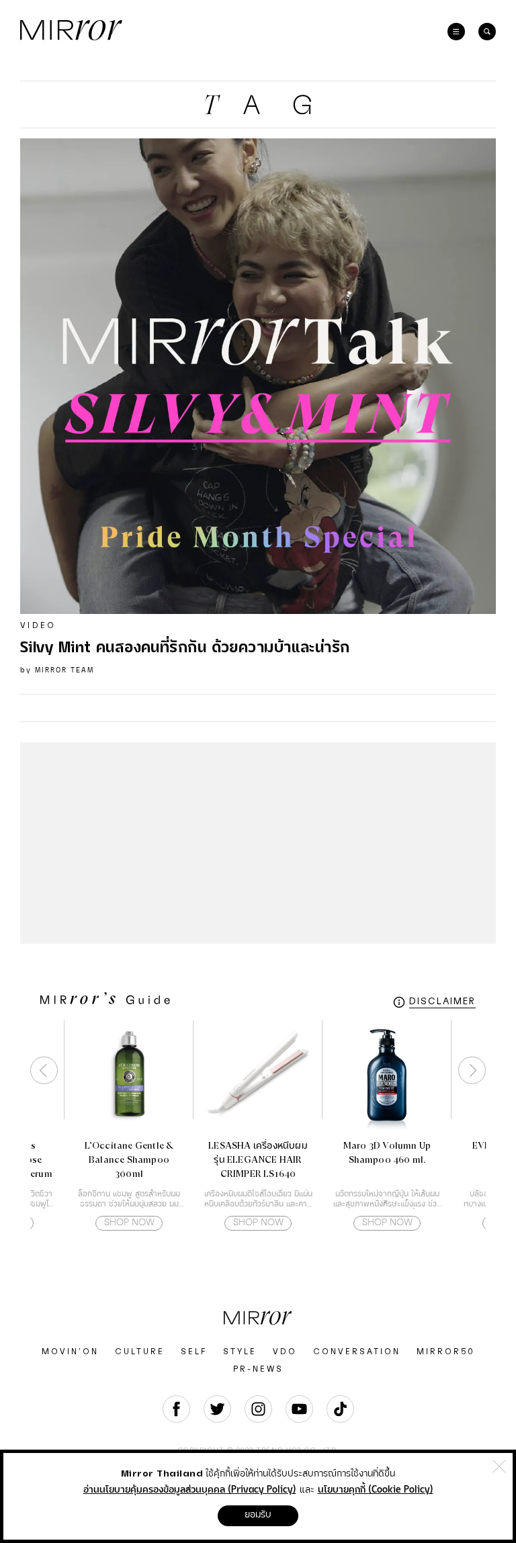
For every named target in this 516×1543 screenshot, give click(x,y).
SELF (194, 1352)
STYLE (240, 1352)
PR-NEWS (258, 1369)
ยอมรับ (258, 1514)
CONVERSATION (356, 1352)
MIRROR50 (446, 1352)
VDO (285, 1352)
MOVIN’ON (70, 1352)
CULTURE (140, 1352)
